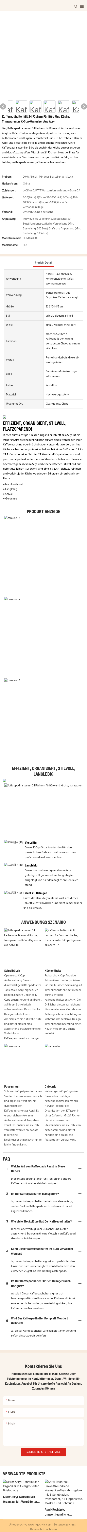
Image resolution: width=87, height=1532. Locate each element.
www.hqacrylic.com (40, 1524)
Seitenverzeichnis (64, 1524)
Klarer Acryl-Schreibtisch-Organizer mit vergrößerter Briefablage (20, 1499)
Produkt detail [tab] (43, 262)
